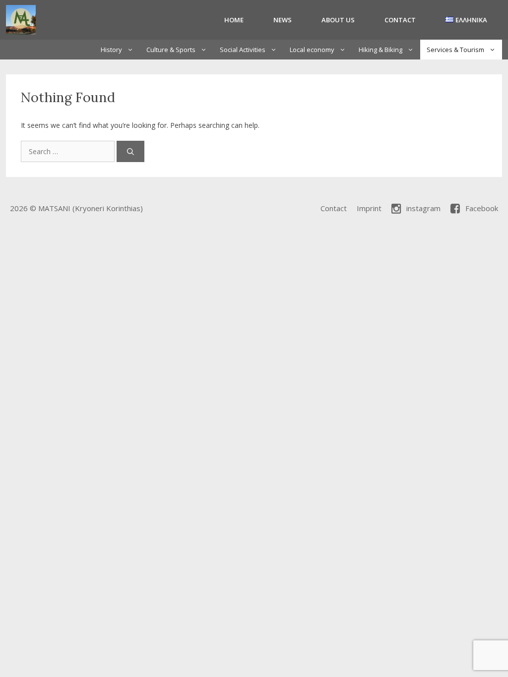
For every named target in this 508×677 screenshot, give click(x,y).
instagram (423, 208)
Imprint (369, 208)
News (282, 19)
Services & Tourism (455, 49)
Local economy (312, 49)
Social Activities (242, 49)
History (111, 49)
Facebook (481, 208)
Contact (400, 19)
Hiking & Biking (380, 49)
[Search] (130, 151)
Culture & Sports (170, 49)
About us (338, 19)
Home (234, 19)
